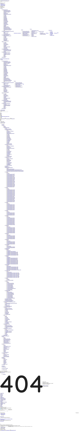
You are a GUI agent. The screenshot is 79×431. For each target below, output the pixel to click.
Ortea (1, 405)
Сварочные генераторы (8, 308)
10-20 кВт (8, 203)
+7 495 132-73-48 (2, 4)
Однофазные (8, 250)
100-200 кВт (8, 226)
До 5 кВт (8, 173)
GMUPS (1, 404)
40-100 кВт (8, 217)
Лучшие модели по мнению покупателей (11, 303)
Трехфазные (8, 257)
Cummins (8, 279)
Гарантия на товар (2, 399)
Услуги (5, 345)
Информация (2, 397)
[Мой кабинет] (0, 119)
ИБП (6, 316)
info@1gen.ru (2, 3)
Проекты (1, 395)
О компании (5, 359)
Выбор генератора (2, 398)
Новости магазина (3, 408)
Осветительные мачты (8, 325)
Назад (6, 128)
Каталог (5, 126)
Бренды (1, 401)
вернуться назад (46, 386)
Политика (1, 400)
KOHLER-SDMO (2, 403)
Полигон (1, 406)
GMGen (8, 282)
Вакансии (1, 394)
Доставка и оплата (6, 354)
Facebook (4, 374)
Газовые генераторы (10, 158)
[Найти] (0, 2)
